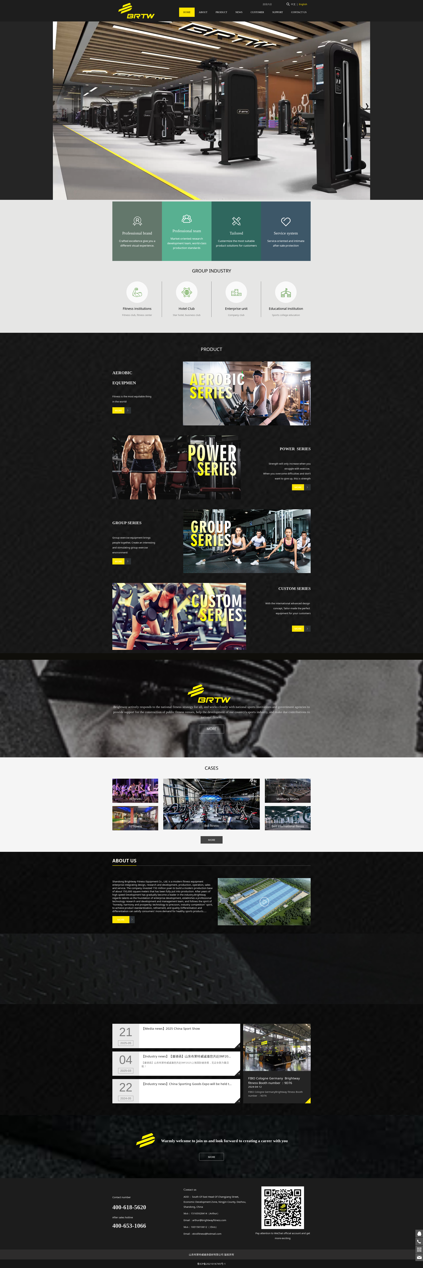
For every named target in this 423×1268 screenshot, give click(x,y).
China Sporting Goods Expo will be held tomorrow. (206, 1084)
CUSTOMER (257, 12)
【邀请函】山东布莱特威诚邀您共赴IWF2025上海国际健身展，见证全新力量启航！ (227, 1056)
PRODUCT (221, 12)
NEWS (238, 12)
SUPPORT (277, 12)
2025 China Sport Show (183, 1028)
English (303, 4)
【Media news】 (154, 1028)
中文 (293, 4)
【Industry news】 (155, 1056)
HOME (187, 12)
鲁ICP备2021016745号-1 (211, 1263)
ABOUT (203, 12)
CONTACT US (299, 12)
